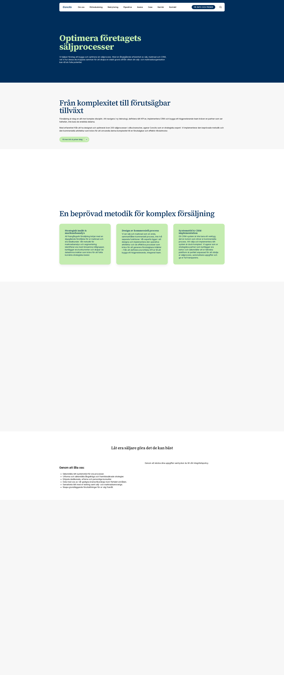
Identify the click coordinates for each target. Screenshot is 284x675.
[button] (74, 139)
